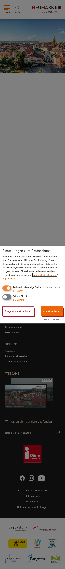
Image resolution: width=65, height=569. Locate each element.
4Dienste (18, 299)
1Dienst (18, 290)
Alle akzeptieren (51, 311)
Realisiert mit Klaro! (52, 319)
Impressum (8, 278)
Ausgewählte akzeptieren (18, 311)
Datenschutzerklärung (44, 274)
